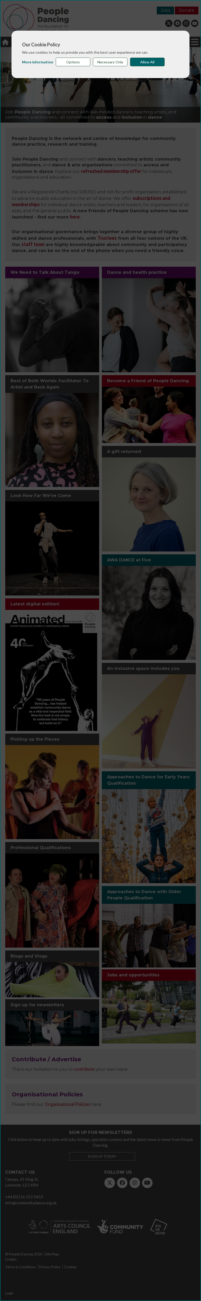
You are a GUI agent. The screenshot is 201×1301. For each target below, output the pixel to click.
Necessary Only (110, 62)
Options (73, 62)
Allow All (147, 62)
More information (37, 62)
